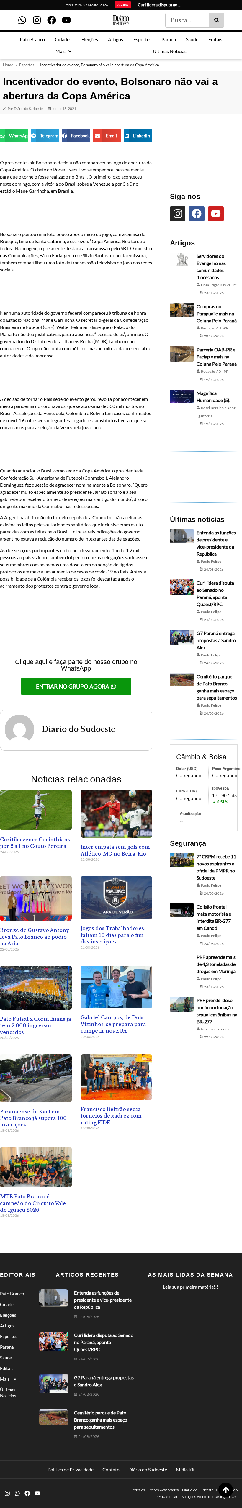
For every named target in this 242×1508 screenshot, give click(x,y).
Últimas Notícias (8, 1392)
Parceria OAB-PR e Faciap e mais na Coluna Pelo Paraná (217, 356)
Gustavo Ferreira (215, 1029)
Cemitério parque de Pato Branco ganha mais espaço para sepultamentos (100, 1420)
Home (8, 64)
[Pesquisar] (216, 20)
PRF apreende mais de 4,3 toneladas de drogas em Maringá (216, 964)
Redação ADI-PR (214, 328)
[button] (14, 135)
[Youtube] (66, 20)
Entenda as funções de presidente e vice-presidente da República (103, 1300)
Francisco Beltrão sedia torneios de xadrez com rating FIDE (111, 1116)
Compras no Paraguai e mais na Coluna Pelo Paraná (217, 313)
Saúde (6, 1357)
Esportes (26, 64)
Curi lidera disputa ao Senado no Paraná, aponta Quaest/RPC (103, 1342)
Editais (7, 1368)
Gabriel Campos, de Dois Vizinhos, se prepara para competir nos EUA (113, 1024)
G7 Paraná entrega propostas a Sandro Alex (216, 640)
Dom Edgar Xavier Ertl (219, 285)
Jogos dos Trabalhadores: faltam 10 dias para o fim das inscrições (113, 935)
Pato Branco (12, 1293)
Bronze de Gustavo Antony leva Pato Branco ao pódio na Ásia (34, 936)
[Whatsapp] (22, 20)
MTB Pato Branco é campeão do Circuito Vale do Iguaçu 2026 (33, 1203)
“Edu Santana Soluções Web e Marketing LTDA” (197, 1496)
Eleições (8, 1315)
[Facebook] (51, 20)
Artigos (7, 1325)
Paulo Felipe (211, 561)
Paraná (7, 1347)
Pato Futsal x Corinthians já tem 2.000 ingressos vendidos (35, 1025)
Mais (5, 1379)
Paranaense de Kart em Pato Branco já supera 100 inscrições (33, 1118)
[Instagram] (36, 20)
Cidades (8, 1304)
